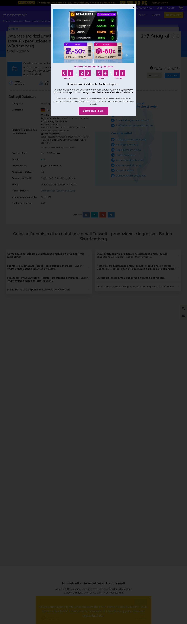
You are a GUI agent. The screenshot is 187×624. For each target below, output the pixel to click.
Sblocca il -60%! (93, 110)
